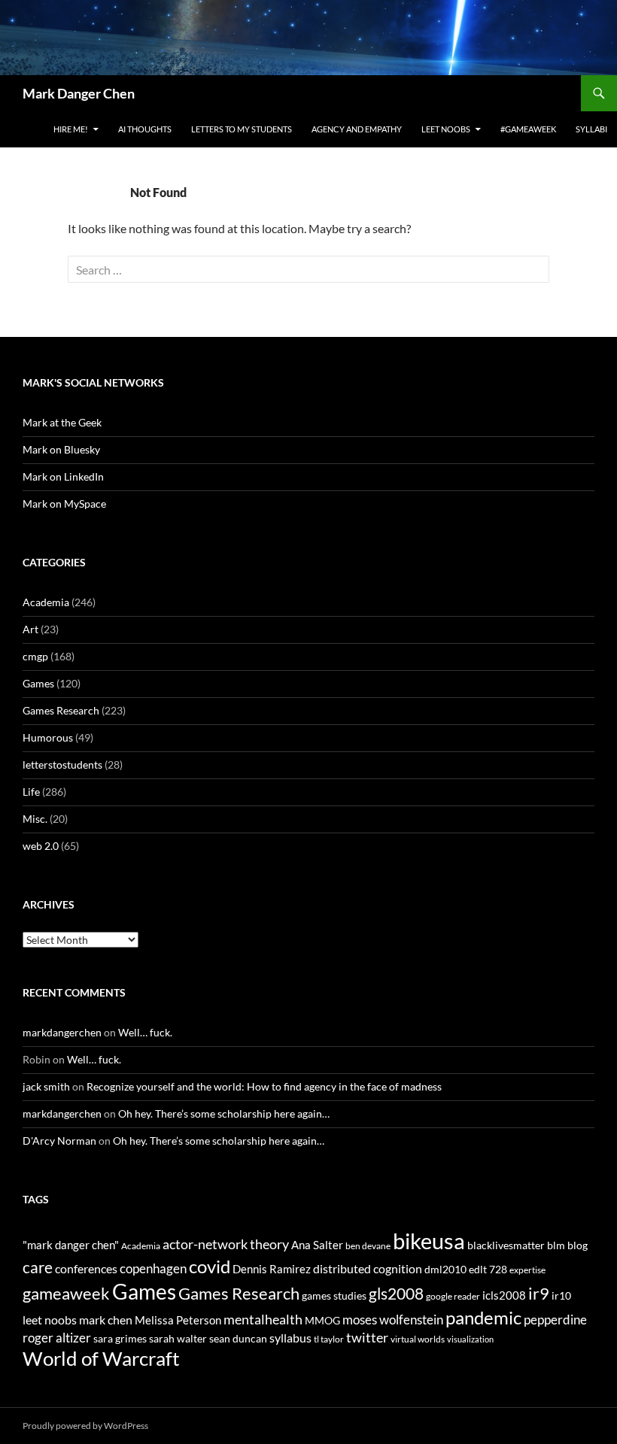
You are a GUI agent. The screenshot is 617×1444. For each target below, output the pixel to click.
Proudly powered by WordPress (85, 1425)
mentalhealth (262, 1319)
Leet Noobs (445, 129)
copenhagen (153, 1268)
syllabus (290, 1337)
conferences (86, 1268)
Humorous (48, 737)
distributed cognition (367, 1268)
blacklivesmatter (506, 1245)
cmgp (35, 656)
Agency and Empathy (357, 129)
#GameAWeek (528, 129)
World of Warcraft (101, 1358)
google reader (453, 1296)
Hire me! (70, 129)
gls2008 (396, 1293)
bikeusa (429, 1240)
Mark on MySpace (64, 503)
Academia (46, 602)
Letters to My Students (241, 129)
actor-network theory (226, 1244)
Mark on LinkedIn (63, 476)
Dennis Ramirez (272, 1269)
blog (577, 1245)
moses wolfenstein (392, 1319)
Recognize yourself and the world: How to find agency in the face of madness (264, 1086)
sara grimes (120, 1338)
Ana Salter (317, 1244)
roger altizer (57, 1337)
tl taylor (329, 1339)
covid (209, 1266)
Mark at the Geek (62, 422)
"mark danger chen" (71, 1244)
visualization (470, 1339)
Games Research (61, 710)
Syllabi (591, 129)
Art (30, 629)
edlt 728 (488, 1269)
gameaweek (66, 1293)
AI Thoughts (145, 129)
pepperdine (555, 1319)
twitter (367, 1337)
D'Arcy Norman (59, 1140)
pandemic (483, 1317)
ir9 (538, 1293)
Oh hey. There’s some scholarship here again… (224, 1113)
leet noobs (50, 1319)
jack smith (46, 1086)
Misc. (35, 818)
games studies (334, 1295)
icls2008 (504, 1295)
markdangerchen (62, 1032)
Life (31, 791)
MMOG (322, 1320)
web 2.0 (41, 845)
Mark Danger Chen (79, 93)
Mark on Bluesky (61, 449)
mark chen (105, 1319)
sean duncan (238, 1338)
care (38, 1266)
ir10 (561, 1295)
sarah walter (178, 1338)
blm (556, 1245)
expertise (527, 1270)
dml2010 (445, 1269)
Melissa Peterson (178, 1320)
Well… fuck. (145, 1032)
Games (38, 683)
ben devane (368, 1245)
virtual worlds (418, 1339)
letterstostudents (62, 764)
